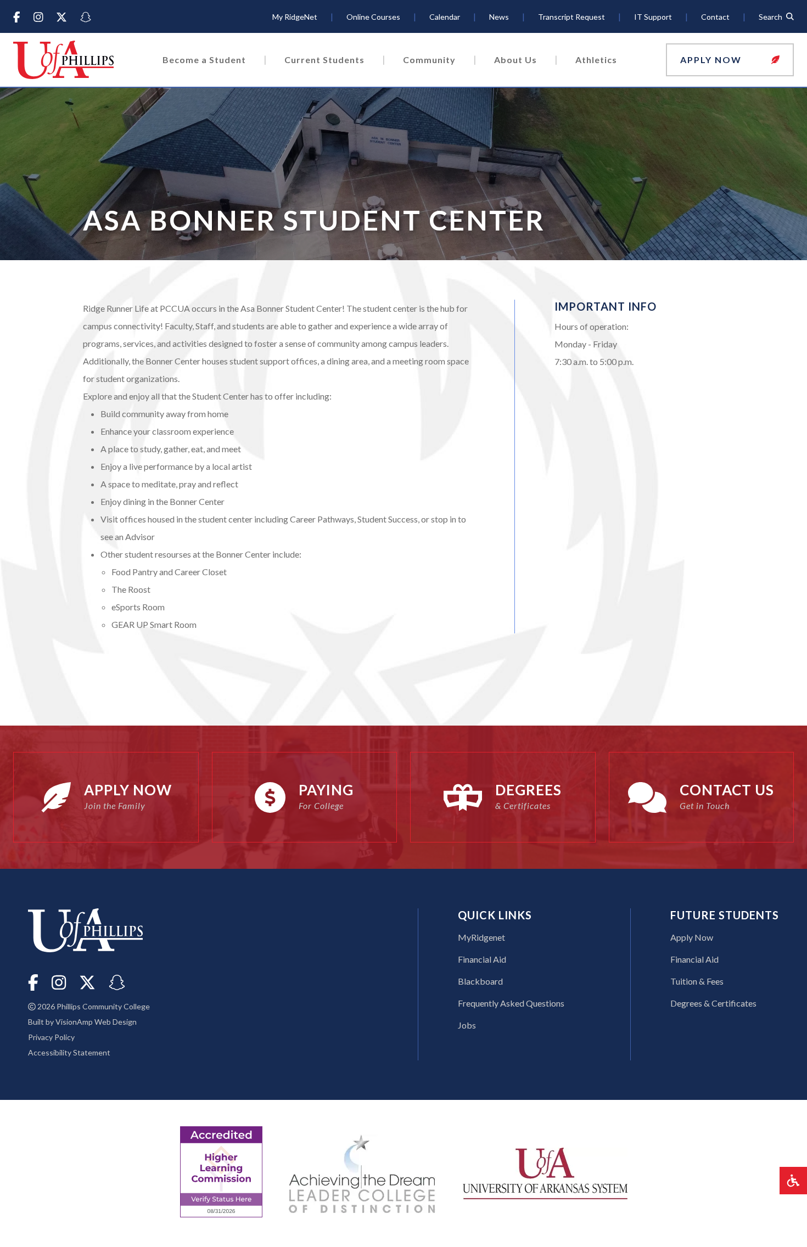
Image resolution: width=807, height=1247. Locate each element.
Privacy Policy (51, 1037)
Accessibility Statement (69, 1052)
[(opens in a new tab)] (545, 1172)
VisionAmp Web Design (96, 1021)
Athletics (596, 59)
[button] (730, 59)
